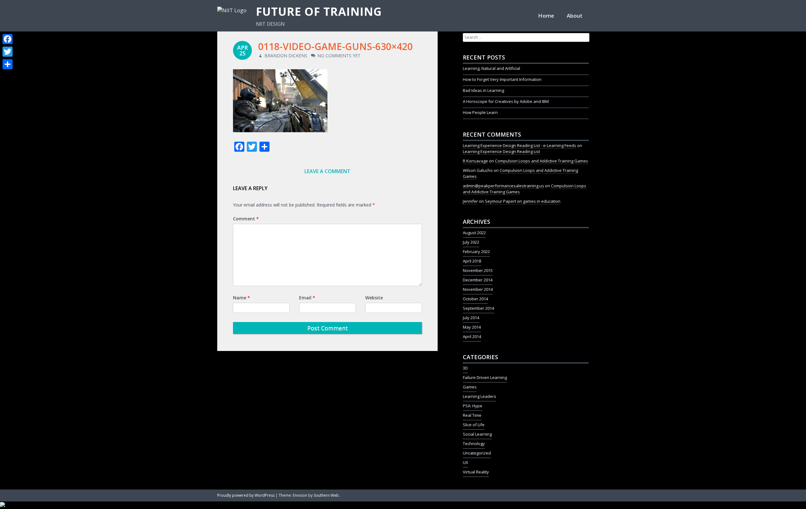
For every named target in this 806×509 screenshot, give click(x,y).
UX (465, 462)
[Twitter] (7, 51)
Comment (246, 219)
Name (241, 298)
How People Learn (480, 112)
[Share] (7, 64)
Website (374, 298)
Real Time (472, 415)
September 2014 (478, 308)
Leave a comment (327, 171)
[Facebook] (7, 39)
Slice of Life (474, 424)
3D (465, 368)
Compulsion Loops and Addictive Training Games (541, 161)
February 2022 (476, 251)
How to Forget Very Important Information (502, 79)
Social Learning (477, 434)
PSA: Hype (472, 406)
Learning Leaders (479, 396)
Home (546, 15)
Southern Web (326, 495)
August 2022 (474, 232)
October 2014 (475, 299)
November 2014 (478, 289)
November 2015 (478, 270)
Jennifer (470, 201)
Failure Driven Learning (485, 377)
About (574, 15)
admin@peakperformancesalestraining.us (503, 186)
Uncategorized (477, 453)
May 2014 (472, 327)
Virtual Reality (476, 472)
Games (470, 387)
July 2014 (471, 317)
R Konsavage (475, 161)
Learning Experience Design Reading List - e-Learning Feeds (519, 145)
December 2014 (477, 280)
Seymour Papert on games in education (522, 201)
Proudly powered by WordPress (246, 495)
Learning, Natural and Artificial (491, 68)
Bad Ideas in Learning (483, 90)
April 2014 (472, 336)
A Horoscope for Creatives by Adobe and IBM (506, 101)
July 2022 (471, 242)
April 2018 (472, 261)
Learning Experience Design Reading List (501, 151)
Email (307, 298)
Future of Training (319, 11)
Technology (474, 443)
